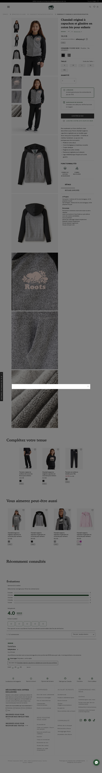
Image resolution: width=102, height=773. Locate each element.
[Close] (88, 386)
